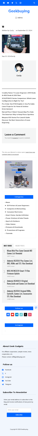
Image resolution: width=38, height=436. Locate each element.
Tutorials (9, 233)
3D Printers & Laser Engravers (18, 205)
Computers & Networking (16, 209)
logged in (15, 138)
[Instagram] (12, 3)
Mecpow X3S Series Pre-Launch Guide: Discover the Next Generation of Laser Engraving (16, 119)
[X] (16, 3)
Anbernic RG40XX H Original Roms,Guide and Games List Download (21, 282)
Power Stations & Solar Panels (17, 218)
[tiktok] (21, 314)
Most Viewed (8, 246)
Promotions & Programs (16, 230)
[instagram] (20, 3)
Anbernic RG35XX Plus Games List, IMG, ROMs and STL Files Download (20, 262)
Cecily (12, 30)
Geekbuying (19, 11)
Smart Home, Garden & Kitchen (17, 215)
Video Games (10, 224)
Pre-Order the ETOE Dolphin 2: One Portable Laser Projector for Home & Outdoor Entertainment (18, 106)
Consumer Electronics (15, 212)
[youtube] (8, 3)
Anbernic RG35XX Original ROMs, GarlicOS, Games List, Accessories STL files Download (19, 293)
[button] (19, 18)
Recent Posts (19, 246)
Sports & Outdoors (13, 221)
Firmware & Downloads (14, 227)
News (8, 202)
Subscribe (19, 415)
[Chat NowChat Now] (36, 307)
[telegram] (16, 314)
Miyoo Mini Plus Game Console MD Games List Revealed (19, 252)
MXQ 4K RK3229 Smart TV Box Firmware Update (18, 272)
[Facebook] (3, 3)
